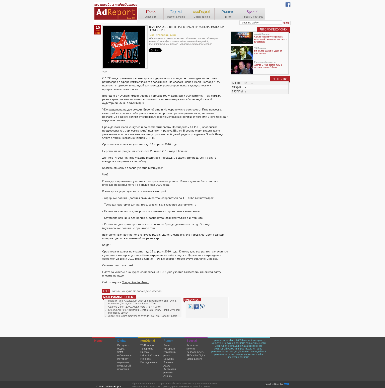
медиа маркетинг (245, 354)
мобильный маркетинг (226, 348)
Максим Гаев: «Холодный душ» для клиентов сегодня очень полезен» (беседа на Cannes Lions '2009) (142, 302)
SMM (120, 352)
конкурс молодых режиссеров (141, 291)
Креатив (168, 362)
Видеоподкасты (195, 352)
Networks (168, 359)
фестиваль (246, 348)
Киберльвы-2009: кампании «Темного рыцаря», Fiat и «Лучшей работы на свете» (144, 311)
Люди (166, 345)
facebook (247, 340)
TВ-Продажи (147, 345)
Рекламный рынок (166, 35)
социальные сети (256, 343)
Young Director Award (135, 282)
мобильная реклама (226, 345)
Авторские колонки (192, 347)
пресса (217, 340)
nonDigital (201, 11)
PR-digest (145, 359)
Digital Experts (194, 359)
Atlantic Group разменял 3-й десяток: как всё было (268, 66)
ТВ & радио (146, 348)
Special (253, 11)
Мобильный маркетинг (124, 367)
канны (116, 291)
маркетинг (227, 351)
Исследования (148, 362)
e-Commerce (124, 355)
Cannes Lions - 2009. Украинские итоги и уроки (134, 306)
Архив (166, 365)
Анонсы (167, 376)
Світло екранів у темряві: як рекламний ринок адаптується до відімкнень (271, 39)
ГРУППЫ (237, 91)
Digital (176, 11)
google (237, 351)
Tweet (190, 307)
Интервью (169, 348)
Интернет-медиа (123, 347)
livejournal (202, 307)
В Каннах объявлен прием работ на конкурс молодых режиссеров (186, 28)
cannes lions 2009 (232, 340)
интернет (230, 354)
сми (252, 351)
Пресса (144, 352)
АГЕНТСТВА (239, 83)
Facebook (196, 307)
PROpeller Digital (196, 355)
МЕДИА (236, 87)
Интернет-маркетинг (123, 361)
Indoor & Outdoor (149, 355)
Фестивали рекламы (169, 371)
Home (151, 11)
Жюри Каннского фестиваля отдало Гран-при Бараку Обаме (142, 316)
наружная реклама (234, 343)
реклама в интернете (250, 345)
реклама (244, 357)
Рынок (227, 11)
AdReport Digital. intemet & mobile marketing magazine (115, 12)
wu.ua (277, 384)
